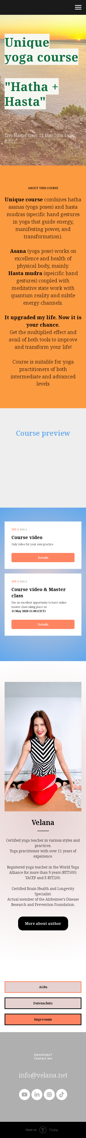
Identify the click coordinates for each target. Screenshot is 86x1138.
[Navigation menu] (78, 7)
